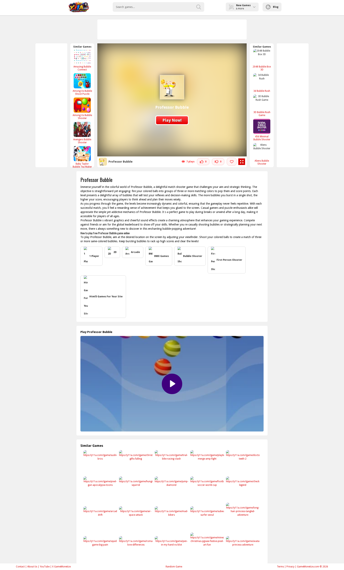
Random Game (174, 566)
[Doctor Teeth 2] (242, 462)
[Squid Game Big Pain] (100, 548)
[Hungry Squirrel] (135, 489)
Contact (20, 566)
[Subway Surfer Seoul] (207, 519)
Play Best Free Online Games (79, 7)
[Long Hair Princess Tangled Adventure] (242, 515)
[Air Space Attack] (135, 519)
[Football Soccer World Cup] (207, 489)
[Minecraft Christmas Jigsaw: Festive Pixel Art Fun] (207, 545)
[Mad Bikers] (171, 519)
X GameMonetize (61, 566)
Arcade (135, 252)
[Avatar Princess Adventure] (242, 548)
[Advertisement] (172, 29)
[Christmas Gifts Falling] (135, 462)
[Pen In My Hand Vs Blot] (171, 548)
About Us (32, 566)
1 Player (94, 256)
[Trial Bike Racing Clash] (171, 462)
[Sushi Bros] (100, 462)
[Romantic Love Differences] (135, 548)
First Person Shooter (229, 260)
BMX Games (161, 256)
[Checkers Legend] (242, 489)
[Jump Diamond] (171, 489)
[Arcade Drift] (100, 519)
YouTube (45, 566)
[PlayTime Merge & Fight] (207, 462)
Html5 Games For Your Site (106, 296)
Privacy (290, 566)
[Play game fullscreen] (241, 162)
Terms (280, 566)
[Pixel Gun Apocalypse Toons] (100, 489)
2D (115, 252)
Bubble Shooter (192, 256)
